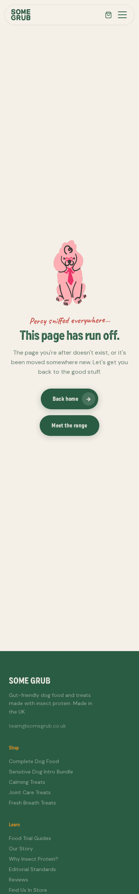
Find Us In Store (28, 890)
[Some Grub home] (21, 15)
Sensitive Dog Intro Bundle (41, 771)
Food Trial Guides (30, 838)
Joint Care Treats (30, 792)
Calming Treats (27, 782)
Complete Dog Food (34, 761)
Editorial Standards (32, 869)
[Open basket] (108, 14)
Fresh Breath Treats (32, 802)
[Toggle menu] (122, 15)
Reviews (18, 879)
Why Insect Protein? (33, 859)
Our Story (21, 848)
